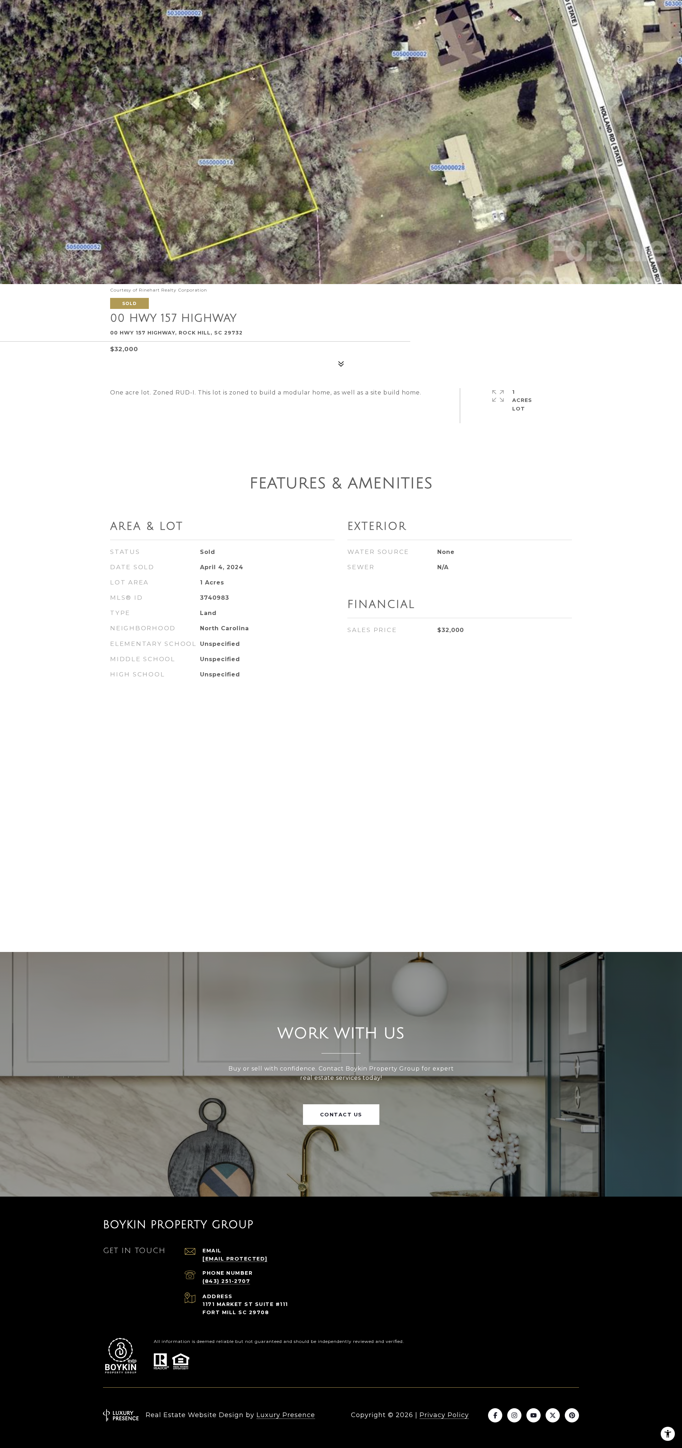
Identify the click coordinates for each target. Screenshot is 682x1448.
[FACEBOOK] (495, 1415)
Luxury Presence (285, 1415)
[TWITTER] (553, 1415)
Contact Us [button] (341, 1114)
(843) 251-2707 (226, 1281)
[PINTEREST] (572, 1415)
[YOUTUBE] (533, 1415)
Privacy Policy (444, 1415)
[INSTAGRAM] (514, 1415)
